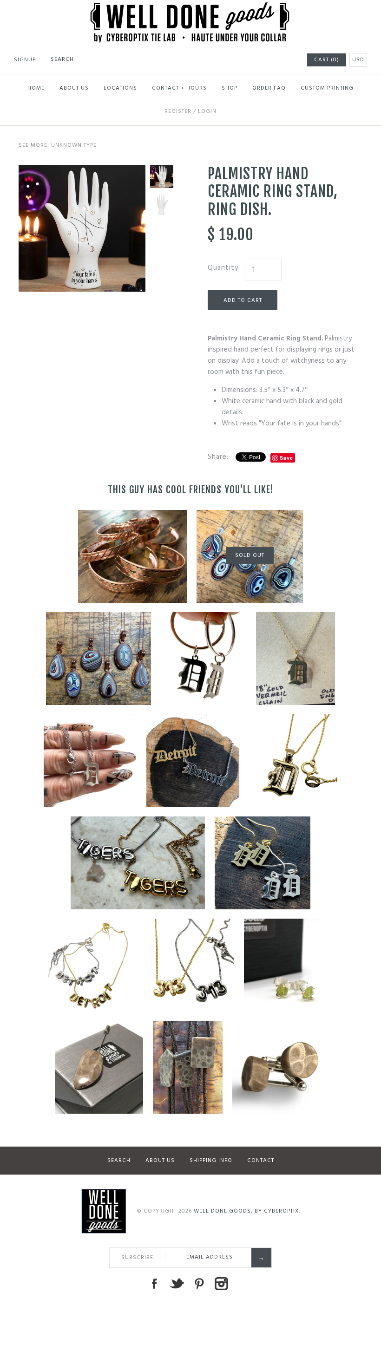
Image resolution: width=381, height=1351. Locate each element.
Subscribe (137, 1257)
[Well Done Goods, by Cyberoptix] (190, 7)
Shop (229, 88)
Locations (120, 88)
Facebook (154, 1283)
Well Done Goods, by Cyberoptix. (247, 1211)
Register (177, 111)
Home (36, 88)
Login (207, 111)
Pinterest (199, 1283)
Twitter (176, 1283)
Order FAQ (269, 88)
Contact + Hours (179, 88)
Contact (260, 1160)
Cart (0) (326, 60)
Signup (25, 60)
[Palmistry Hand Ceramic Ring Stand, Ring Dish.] (82, 170)
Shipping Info (211, 1160)
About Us (74, 88)
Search (119, 1160)
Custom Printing (327, 88)
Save (286, 457)
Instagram (221, 1283)
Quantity (223, 268)
